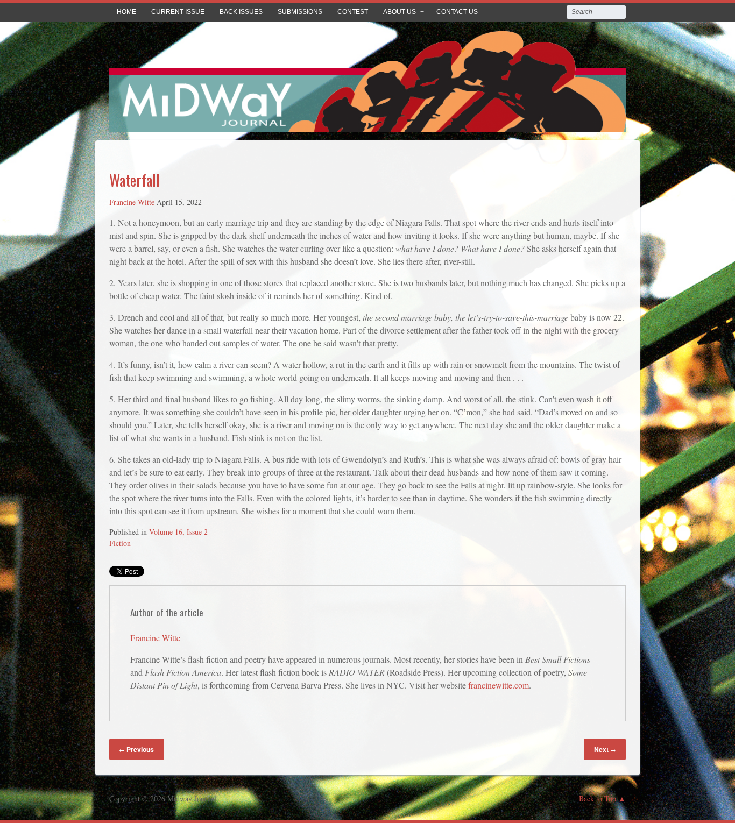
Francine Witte (131, 202)
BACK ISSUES (241, 12)
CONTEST (352, 12)
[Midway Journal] (367, 124)
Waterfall (134, 180)
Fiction (120, 543)
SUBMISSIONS (300, 12)
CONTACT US (457, 12)
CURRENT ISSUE (177, 12)
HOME (126, 12)
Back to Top (597, 798)
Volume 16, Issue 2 (178, 532)
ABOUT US (399, 12)
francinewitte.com (498, 685)
